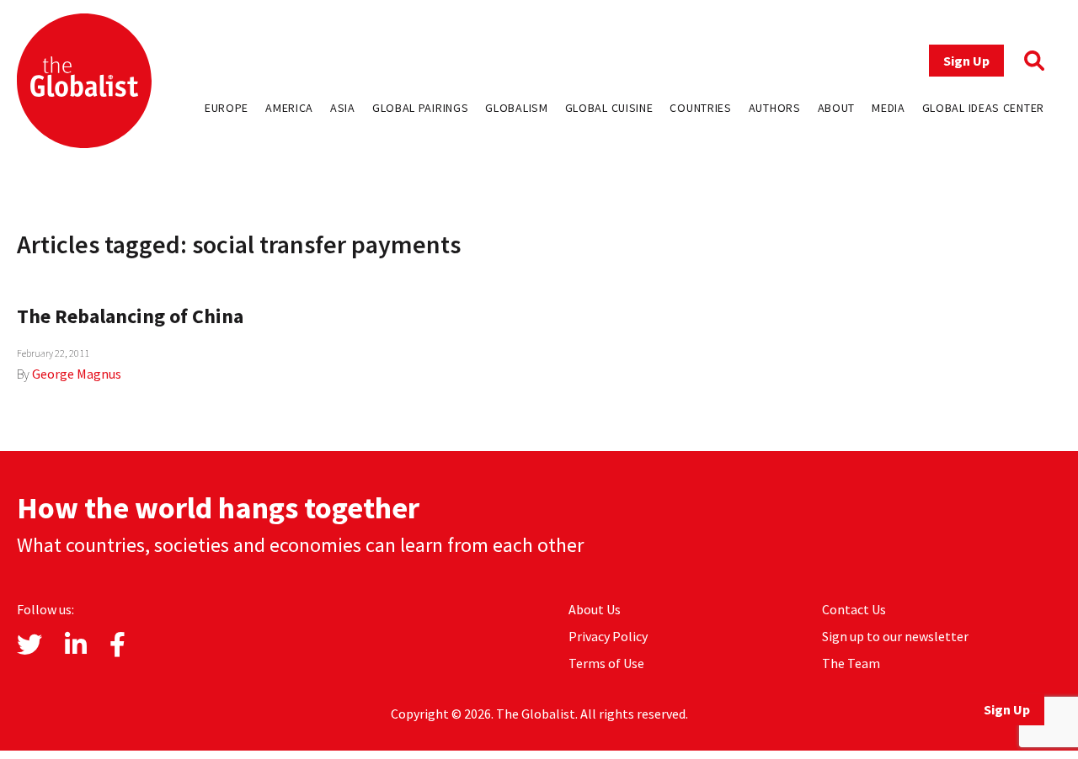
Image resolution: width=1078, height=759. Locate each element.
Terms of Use (606, 663)
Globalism (516, 107)
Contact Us (854, 609)
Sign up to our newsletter (895, 636)
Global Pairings (420, 107)
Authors (775, 107)
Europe (226, 107)
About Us (594, 609)
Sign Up (966, 60)
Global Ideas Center (983, 107)
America (289, 107)
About (837, 107)
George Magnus (76, 373)
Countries (700, 107)
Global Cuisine (609, 107)
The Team (851, 663)
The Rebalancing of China (130, 316)
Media (888, 107)
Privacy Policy (608, 636)
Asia (342, 107)
